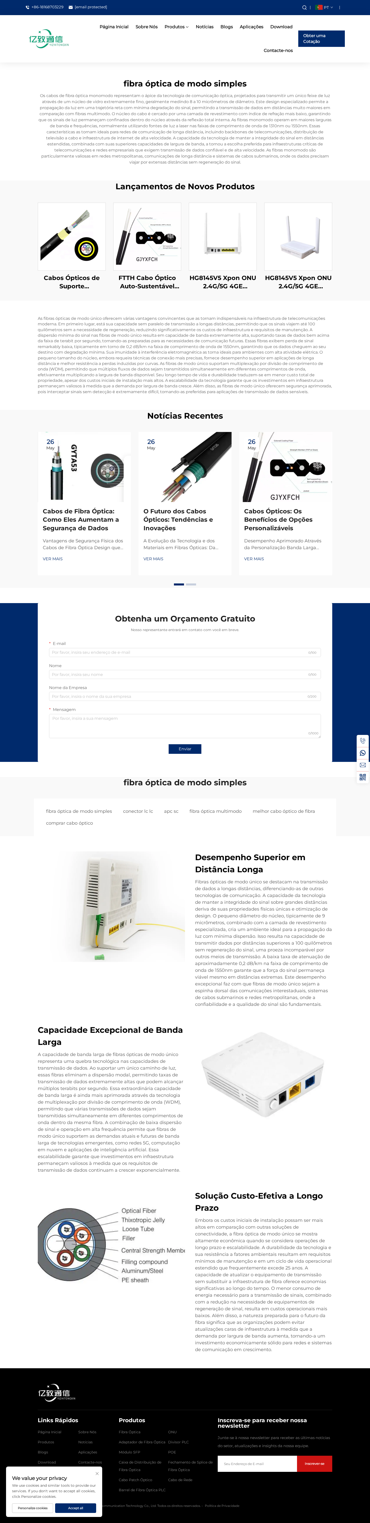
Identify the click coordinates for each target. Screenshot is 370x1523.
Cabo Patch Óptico (135, 1480)
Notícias (204, 26)
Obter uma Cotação (314, 38)
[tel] (363, 741)
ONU (172, 1432)
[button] (179, 584)
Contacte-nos (278, 50)
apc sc (171, 811)
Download (281, 26)
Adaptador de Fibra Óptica (142, 1442)
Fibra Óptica (129, 1432)
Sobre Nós (147, 26)
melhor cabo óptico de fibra (284, 811)
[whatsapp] (363, 753)
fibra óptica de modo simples (79, 811)
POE (172, 1452)
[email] (363, 765)
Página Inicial (114, 26)
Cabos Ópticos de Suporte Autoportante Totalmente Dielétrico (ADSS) (72, 282)
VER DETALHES (71, 236)
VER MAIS (53, 558)
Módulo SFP (129, 1452)
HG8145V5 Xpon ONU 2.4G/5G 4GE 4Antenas (223, 282)
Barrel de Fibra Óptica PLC (142, 1490)
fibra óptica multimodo (216, 811)
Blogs (226, 26)
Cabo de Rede (180, 1480)
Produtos (174, 26)
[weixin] (363, 777)
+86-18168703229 (46, 7)
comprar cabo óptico (69, 823)
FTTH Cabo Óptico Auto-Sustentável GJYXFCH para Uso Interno (147, 282)
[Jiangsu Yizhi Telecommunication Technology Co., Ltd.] (48, 38)
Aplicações (251, 26)
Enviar (185, 749)
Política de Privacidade (222, 1506)
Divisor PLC (178, 1442)
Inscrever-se (314, 1464)
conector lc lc (138, 811)
